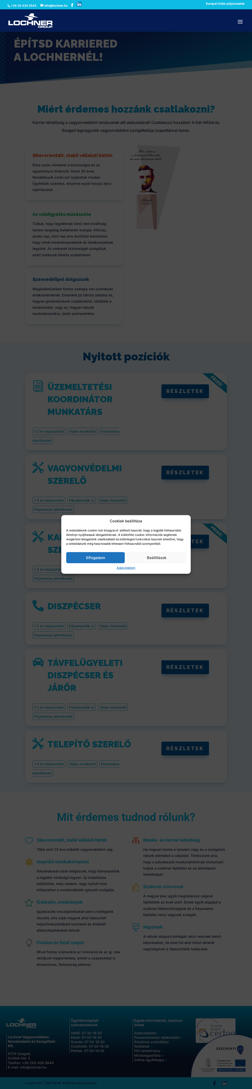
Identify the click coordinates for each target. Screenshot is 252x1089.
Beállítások (156, 557)
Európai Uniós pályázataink (225, 3)
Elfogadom (95, 557)
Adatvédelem (126, 568)
